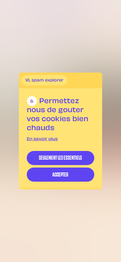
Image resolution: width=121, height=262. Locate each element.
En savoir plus (42, 139)
